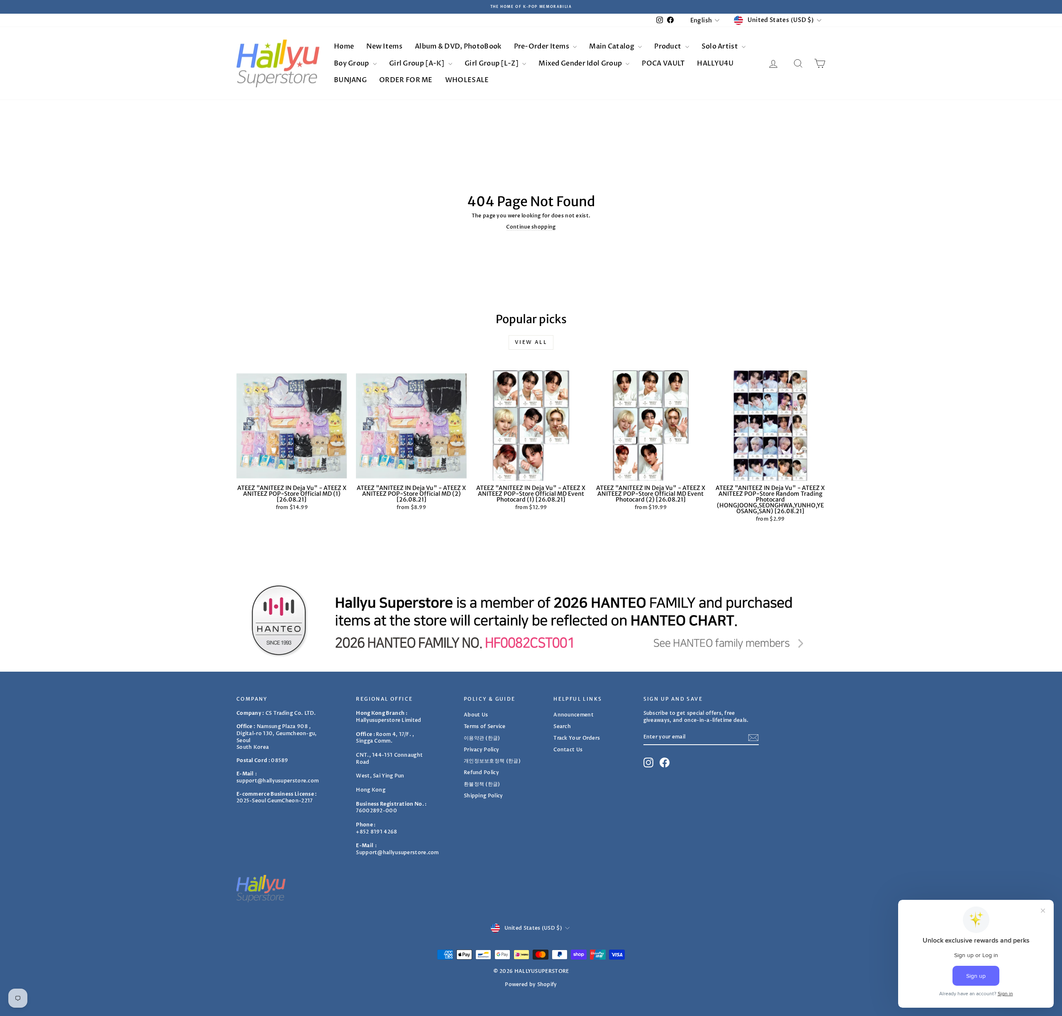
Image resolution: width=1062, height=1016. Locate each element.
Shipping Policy (483, 795)
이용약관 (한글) (482, 738)
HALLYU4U (715, 63)
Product (668, 46)
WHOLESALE (467, 80)
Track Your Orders (576, 738)
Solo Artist (721, 46)
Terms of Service (485, 726)
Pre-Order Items (542, 46)
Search (562, 726)
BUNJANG (350, 80)
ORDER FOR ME (406, 80)
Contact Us (567, 749)
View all (531, 342)
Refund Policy (481, 772)
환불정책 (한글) (482, 784)
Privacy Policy (481, 749)
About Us (476, 714)
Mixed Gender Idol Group (580, 63)
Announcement (573, 714)
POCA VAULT (663, 63)
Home (344, 46)
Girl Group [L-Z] (492, 63)
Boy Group (352, 63)
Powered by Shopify (531, 984)
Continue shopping (530, 227)
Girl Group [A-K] (417, 63)
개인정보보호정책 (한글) (492, 761)
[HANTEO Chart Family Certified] (531, 620)
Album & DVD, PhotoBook (458, 46)
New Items (384, 46)
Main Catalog (612, 46)
